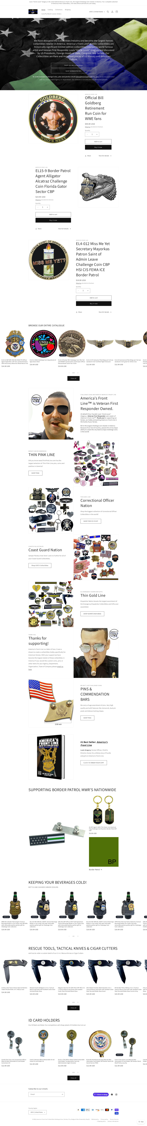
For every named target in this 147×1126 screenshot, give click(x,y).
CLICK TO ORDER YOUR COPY (94, 763)
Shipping (87, 127)
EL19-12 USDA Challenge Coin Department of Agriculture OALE (43, 361)
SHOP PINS (87, 718)
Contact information (113, 1121)
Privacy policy (104, 1119)
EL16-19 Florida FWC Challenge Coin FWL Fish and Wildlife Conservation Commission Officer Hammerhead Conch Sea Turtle (71, 361)
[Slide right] (78, 373)
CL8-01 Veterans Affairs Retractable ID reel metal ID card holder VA (42, 1060)
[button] (108, 12)
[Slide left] (69, 373)
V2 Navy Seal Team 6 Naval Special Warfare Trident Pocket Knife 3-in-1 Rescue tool (14, 988)
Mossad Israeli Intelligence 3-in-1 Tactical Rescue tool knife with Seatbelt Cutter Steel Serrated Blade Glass (42, 989)
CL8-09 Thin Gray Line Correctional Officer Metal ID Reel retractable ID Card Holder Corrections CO (14, 1061)
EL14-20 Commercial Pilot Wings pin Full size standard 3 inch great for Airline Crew (128, 361)
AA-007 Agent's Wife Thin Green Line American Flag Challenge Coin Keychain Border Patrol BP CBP (103, 828)
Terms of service (114, 1119)
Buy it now (98, 147)
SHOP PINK (35, 473)
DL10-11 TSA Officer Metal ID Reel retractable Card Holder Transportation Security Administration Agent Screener (71, 1061)
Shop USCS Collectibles (40, 565)
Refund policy (95, 1119)
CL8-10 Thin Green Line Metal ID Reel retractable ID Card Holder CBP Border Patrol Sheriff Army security (128, 1061)
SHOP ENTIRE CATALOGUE (73, 65)
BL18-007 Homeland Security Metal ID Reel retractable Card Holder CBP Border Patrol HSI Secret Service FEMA (99, 1061)
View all (73, 378)
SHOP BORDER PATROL (74, 71)
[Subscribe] (62, 1094)
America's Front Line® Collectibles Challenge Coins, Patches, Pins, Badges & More (57, 1119)
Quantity (87, 130)
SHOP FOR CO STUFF (91, 521)
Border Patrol (94, 869)
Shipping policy (101, 1121)
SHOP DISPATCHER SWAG (92, 614)
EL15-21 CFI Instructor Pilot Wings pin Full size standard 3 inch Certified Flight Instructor (99, 361)
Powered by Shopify (84, 1119)
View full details (104, 156)
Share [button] (89, 156)
